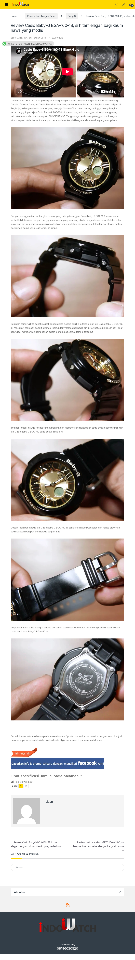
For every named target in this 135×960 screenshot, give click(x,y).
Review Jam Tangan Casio (41, 16)
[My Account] (124, 4)
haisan (48, 802)
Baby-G (72, 16)
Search (117, 4)
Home (14, 16)
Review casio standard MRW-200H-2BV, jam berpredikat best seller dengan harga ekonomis (98, 846)
